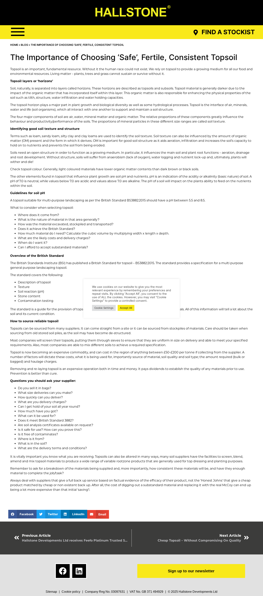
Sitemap (51, 591)
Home (14, 44)
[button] (17, 31)
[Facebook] (62, 571)
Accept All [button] (126, 307)
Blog (24, 44)
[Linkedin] (79, 571)
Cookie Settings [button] (103, 307)
